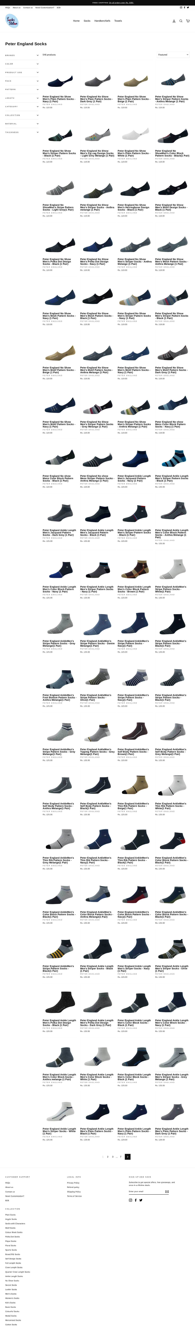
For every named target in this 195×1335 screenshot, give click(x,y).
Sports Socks (11, 1250)
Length (10, 98)
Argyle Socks (11, 1219)
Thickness (12, 132)
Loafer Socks (11, 1289)
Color (9, 64)
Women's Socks (12, 1298)
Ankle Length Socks (14, 1276)
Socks (87, 20)
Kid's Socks (10, 1303)
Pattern (10, 89)
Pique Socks (10, 1241)
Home (76, 20)
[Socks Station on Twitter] (140, 1200)
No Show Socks (12, 1281)
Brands (10, 55)
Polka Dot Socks (12, 1237)
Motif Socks (10, 1228)
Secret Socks (11, 1285)
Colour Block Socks (13, 1232)
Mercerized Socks (13, 1320)
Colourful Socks (12, 1311)
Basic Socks (10, 1307)
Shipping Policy (74, 1192)
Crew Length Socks (14, 1267)
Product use (13, 72)
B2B (58, 8)
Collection (12, 115)
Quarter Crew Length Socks (17, 1272)
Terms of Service (74, 1196)
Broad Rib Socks (12, 1254)
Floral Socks (10, 1246)
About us (17, 8)
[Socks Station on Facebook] (135, 1200)
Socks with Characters (15, 1224)
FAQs (7, 8)
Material (11, 123)
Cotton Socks (11, 1325)
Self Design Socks (13, 1259)
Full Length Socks (13, 1263)
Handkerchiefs (102, 20)
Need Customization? (44, 8)
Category (11, 106)
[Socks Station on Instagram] (130, 1200)
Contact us (28, 8)
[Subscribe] (167, 1191)
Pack (8, 81)
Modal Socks (10, 1316)
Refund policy (73, 1187)
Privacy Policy (73, 1183)
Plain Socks (10, 1215)
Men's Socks (10, 1294)
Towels (118, 20)
